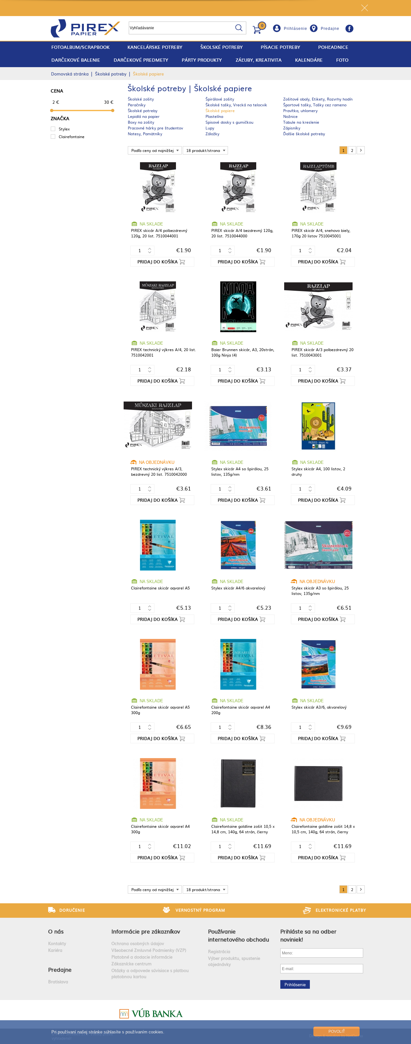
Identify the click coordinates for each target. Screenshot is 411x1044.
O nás (56, 931)
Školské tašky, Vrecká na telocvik (236, 105)
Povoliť (336, 1031)
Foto (342, 60)
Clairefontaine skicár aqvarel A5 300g (160, 709)
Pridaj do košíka (157, 262)
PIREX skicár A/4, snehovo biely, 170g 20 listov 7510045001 (321, 233)
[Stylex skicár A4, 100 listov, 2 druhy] (318, 426)
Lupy (210, 128)
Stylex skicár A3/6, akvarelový (319, 707)
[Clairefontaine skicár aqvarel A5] (158, 545)
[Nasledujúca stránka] (361, 150)
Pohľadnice (333, 47)
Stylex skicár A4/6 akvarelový (238, 588)
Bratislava (58, 981)
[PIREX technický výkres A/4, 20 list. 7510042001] (158, 307)
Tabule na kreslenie (301, 122)
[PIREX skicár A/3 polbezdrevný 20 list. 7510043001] (318, 307)
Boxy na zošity (141, 122)
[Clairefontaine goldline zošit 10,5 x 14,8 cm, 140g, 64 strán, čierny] (238, 784)
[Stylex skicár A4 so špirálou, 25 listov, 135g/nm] (238, 426)
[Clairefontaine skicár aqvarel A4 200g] (238, 664)
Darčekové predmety (141, 60)
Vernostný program (200, 910)
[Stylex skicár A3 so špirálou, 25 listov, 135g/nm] (318, 545)
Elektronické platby (341, 910)
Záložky (212, 134)
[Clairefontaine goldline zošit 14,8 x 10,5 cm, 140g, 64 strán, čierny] (318, 784)
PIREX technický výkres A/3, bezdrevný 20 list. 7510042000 (159, 471)
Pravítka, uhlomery (300, 110)
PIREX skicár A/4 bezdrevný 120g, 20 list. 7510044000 (242, 233)
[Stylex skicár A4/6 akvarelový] (238, 545)
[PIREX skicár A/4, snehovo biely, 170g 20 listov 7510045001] (318, 188)
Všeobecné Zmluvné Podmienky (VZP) (148, 950)
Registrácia (219, 951)
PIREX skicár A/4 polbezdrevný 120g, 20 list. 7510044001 (159, 233)
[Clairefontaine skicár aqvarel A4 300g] (158, 784)
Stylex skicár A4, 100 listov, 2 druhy (318, 471)
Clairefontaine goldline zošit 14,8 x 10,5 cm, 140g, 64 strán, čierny (323, 829)
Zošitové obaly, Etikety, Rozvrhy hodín (318, 99)
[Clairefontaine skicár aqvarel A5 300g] (158, 664)
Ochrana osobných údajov (137, 943)
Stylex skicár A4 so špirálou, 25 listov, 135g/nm (239, 471)
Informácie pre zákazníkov (145, 931)
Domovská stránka (70, 74)
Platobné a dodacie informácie (141, 957)
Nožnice (290, 116)
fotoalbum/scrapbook (80, 47)
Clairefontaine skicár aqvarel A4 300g (160, 829)
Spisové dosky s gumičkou (229, 122)
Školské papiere (220, 110)
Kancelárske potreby (154, 47)
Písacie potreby (280, 47)
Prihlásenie (295, 28)
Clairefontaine (71, 136)
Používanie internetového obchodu (238, 935)
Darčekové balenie (75, 60)
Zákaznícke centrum (131, 963)
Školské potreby (221, 47)
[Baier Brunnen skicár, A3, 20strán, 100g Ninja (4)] (238, 307)
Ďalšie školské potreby (304, 134)
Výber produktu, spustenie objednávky (234, 961)
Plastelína (214, 116)
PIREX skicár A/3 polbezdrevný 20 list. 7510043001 (323, 352)
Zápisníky (291, 128)
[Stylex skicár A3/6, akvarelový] (318, 664)
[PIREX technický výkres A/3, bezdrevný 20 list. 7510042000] (158, 426)
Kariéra (55, 950)
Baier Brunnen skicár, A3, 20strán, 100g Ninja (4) (242, 352)
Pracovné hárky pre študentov (155, 128)
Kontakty (57, 943)
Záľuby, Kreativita (259, 60)
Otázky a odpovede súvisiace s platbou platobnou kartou (150, 973)
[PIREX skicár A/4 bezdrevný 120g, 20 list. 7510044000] (238, 188)
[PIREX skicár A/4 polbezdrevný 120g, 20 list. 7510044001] (158, 188)
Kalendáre (309, 60)
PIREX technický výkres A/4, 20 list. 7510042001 (163, 352)
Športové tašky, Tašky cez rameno (314, 105)
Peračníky (136, 105)
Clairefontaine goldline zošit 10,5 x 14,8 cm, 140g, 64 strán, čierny (243, 829)
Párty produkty (202, 60)
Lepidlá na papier (144, 116)
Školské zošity (141, 99)
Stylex (64, 129)
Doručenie (72, 910)
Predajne (330, 28)
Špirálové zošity (220, 99)
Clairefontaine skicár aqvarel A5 (160, 588)
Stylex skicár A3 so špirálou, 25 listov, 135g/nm (320, 590)
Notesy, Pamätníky (145, 134)
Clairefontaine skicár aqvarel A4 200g (240, 709)
